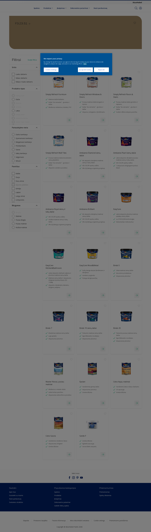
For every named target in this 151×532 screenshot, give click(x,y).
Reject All (101, 70)
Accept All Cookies (85, 70)
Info (85, 64)
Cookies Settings (51, 70)
